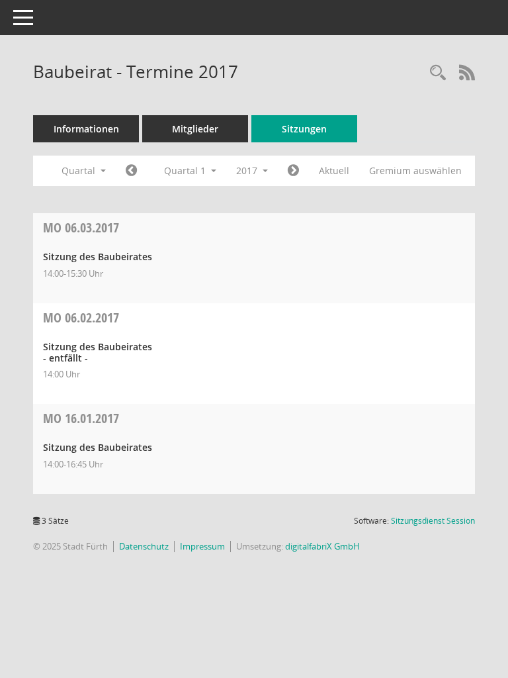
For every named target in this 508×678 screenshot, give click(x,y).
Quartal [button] (80, 170)
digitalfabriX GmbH (322, 546)
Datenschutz (144, 546)
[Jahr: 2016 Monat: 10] (131, 171)
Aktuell (334, 170)
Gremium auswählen (415, 170)
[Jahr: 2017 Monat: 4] (293, 171)
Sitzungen (304, 128)
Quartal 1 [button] (186, 170)
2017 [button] (248, 170)
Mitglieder (195, 128)
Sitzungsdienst (433, 520)
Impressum (202, 546)
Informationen (86, 128)
